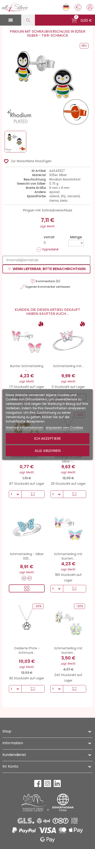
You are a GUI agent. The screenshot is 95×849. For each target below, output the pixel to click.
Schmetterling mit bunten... (68, 556)
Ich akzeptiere (47, 438)
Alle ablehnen (48, 450)
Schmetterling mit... (68, 366)
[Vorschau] (27, 588)
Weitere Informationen (24, 427)
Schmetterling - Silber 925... (27, 556)
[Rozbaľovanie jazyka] (66, 7)
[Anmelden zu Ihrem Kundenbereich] (90, 6)
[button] (81, 20)
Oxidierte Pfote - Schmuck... (27, 650)
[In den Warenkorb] (32, 494)
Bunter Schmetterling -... (26, 368)
